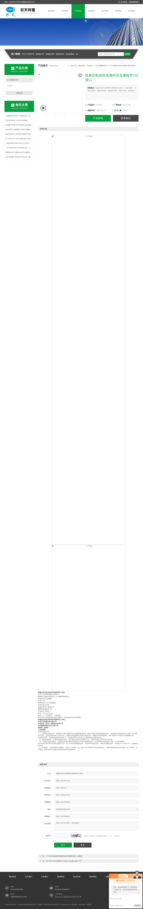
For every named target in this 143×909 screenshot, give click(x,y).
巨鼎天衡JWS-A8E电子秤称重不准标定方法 (19, 134)
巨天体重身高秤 (12, 80)
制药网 (89, 904)
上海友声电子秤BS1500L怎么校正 (17, 143)
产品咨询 (98, 118)
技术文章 (105, 11)
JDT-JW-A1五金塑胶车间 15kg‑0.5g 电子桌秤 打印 (63, 861)
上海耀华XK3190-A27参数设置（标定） (19, 116)
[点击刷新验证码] (76, 836)
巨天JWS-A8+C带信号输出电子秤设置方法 (19, 139)
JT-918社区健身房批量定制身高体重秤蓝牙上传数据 (64, 856)
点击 (30, 79)
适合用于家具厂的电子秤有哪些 (16, 120)
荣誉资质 (93, 877)
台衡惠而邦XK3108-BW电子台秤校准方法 (19, 125)
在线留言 (118, 11)
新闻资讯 (91, 11)
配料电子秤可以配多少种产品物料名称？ (19, 152)
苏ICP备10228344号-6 (52, 904)
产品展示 (78, 11)
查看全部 (19, 93)
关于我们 (64, 11)
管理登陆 (74, 904)
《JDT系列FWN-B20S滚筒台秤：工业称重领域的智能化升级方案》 (19, 148)
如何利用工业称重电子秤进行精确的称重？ (19, 129)
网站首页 (51, 11)
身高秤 (9, 86)
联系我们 (131, 11)
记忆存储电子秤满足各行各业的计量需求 (19, 157)
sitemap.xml (65, 904)
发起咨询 (137, 905)
